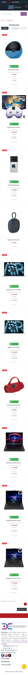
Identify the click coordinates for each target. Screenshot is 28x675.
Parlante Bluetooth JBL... (14, 405)
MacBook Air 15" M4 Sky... (14, 290)
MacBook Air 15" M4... (14, 347)
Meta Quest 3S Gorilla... (14, 127)
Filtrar (5, 28)
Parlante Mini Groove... (14, 240)
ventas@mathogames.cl (11, 650)
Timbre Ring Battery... (14, 185)
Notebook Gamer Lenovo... (14, 463)
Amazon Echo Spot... (14, 70)
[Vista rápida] (13, 50)
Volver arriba (22, 609)
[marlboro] (14, 626)
